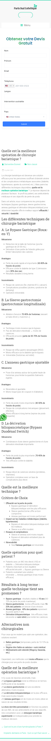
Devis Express (25, 15)
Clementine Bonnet (12, 164)
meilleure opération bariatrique (14, 190)
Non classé (32, 164)
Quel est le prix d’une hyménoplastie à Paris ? (22, 727)
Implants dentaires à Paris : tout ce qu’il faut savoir (27, 733)
